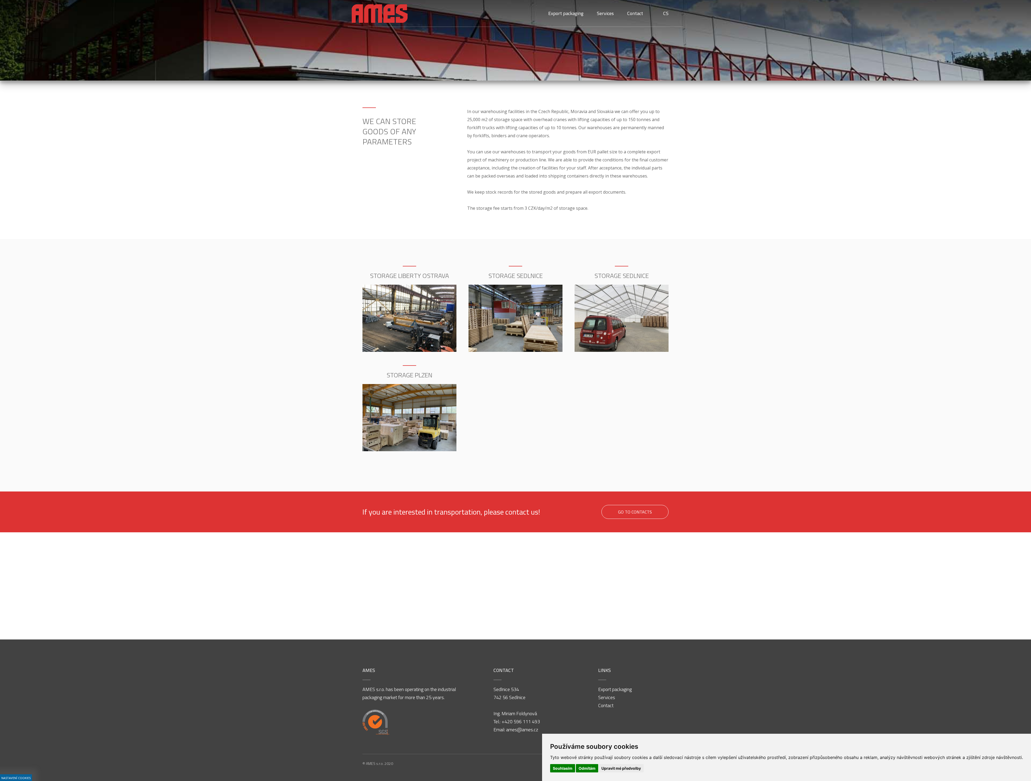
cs (666, 13)
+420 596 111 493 (521, 721)
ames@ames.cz (522, 729)
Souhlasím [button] (562, 768)
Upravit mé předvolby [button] (621, 768)
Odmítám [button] (587, 768)
